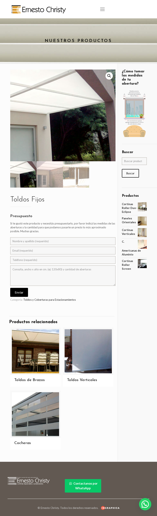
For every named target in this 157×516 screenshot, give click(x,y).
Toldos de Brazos (29, 380)
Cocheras (22, 443)
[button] (109, 76)
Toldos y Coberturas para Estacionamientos (49, 299)
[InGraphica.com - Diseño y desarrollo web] (109, 507)
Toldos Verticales (82, 380)
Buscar (130, 173)
